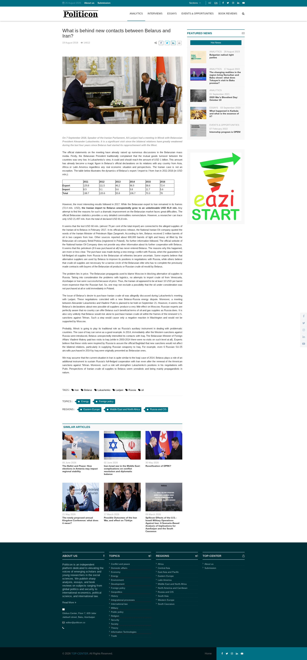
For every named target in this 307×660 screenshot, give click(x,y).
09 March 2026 (153, 514)
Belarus (88, 390)
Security (115, 620)
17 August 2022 (232, 69)
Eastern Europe (91, 409)
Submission (210, 568)
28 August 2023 (232, 51)
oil (142, 390)
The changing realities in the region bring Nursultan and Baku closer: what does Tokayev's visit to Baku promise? (225, 77)
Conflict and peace (120, 564)
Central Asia (164, 568)
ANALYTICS (136, 13)
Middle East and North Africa (125, 409)
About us (209, 564)
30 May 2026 (152, 462)
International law (119, 604)
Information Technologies (123, 632)
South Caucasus (166, 604)
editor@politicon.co (75, 622)
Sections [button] (193, 3)
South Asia (163, 596)
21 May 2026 (69, 514)
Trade (114, 636)
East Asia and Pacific (168, 572)
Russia (132, 390)
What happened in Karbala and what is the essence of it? (224, 114)
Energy (85, 401)
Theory (114, 628)
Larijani (119, 390)
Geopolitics (116, 592)
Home (208, 653)
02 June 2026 (111, 462)
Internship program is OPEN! (225, 132)
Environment (117, 580)
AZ (209, 3)
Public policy (117, 612)
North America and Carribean (172, 588)
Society (114, 624)
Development (117, 584)
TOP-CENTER (79, 653)
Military (114, 608)
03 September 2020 (230, 107)
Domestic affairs (119, 568)
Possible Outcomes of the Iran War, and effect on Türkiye (120, 519)
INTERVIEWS (155, 13)
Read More (68, 602)
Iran (77, 390)
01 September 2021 (219, 94)
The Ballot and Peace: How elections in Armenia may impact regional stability (80, 469)
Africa (161, 564)
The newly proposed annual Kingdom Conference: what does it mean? (80, 520)
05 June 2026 (69, 462)
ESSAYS (172, 13)
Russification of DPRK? (158, 466)
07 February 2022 (218, 128)
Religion (115, 616)
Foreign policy (106, 401)
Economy (115, 572)
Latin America (165, 580)
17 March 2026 (111, 514)
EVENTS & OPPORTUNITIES (197, 13)
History (114, 596)
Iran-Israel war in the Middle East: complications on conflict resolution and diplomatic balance (122, 470)
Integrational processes (123, 600)
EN (215, 3)
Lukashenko (104, 390)
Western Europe (166, 600)
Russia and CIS (158, 409)
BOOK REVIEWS (227, 13)
